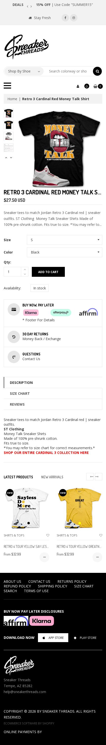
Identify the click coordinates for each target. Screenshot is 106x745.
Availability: (12, 288)
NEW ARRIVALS (52, 477)
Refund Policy (17, 586)
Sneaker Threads (58, 711)
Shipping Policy (52, 586)
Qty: (7, 262)
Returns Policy (71, 581)
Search (10, 590)
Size (7, 239)
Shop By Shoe (19, 71)
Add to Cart (48, 272)
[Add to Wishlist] (47, 535)
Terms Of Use (36, 590)
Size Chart (20, 393)
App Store (56, 638)
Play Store (88, 638)
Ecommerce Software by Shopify (29, 723)
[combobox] (68, 71)
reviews (17, 404)
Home (12, 98)
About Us (12, 581)
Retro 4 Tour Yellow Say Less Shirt (31, 546)
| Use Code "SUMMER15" (64, 4)
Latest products (18, 477)
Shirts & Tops (14, 535)
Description (21, 382)
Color (8, 252)
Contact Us (39, 581)
